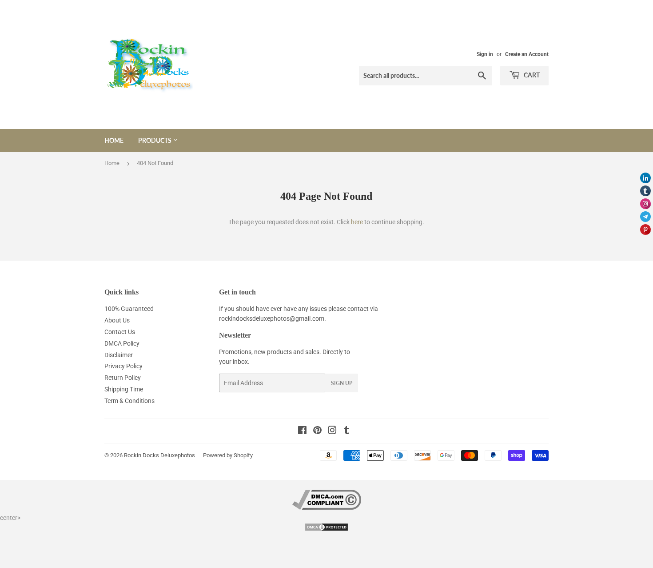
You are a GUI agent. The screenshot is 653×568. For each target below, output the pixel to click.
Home (113, 140)
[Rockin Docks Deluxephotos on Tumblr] (346, 431)
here (357, 222)
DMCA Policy (121, 343)
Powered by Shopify (228, 455)
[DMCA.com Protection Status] (326, 529)
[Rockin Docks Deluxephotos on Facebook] (302, 431)
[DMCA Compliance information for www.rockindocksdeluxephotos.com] (326, 507)
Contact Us (119, 331)
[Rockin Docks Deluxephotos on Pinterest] (317, 431)
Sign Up (341, 383)
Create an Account (527, 54)
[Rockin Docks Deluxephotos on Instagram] (332, 431)
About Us (117, 320)
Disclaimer (118, 355)
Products (155, 140)
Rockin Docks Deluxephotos (159, 455)
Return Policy (122, 377)
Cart (531, 75)
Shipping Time (123, 389)
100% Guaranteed (129, 308)
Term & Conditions (129, 400)
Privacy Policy (123, 366)
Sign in (485, 54)
